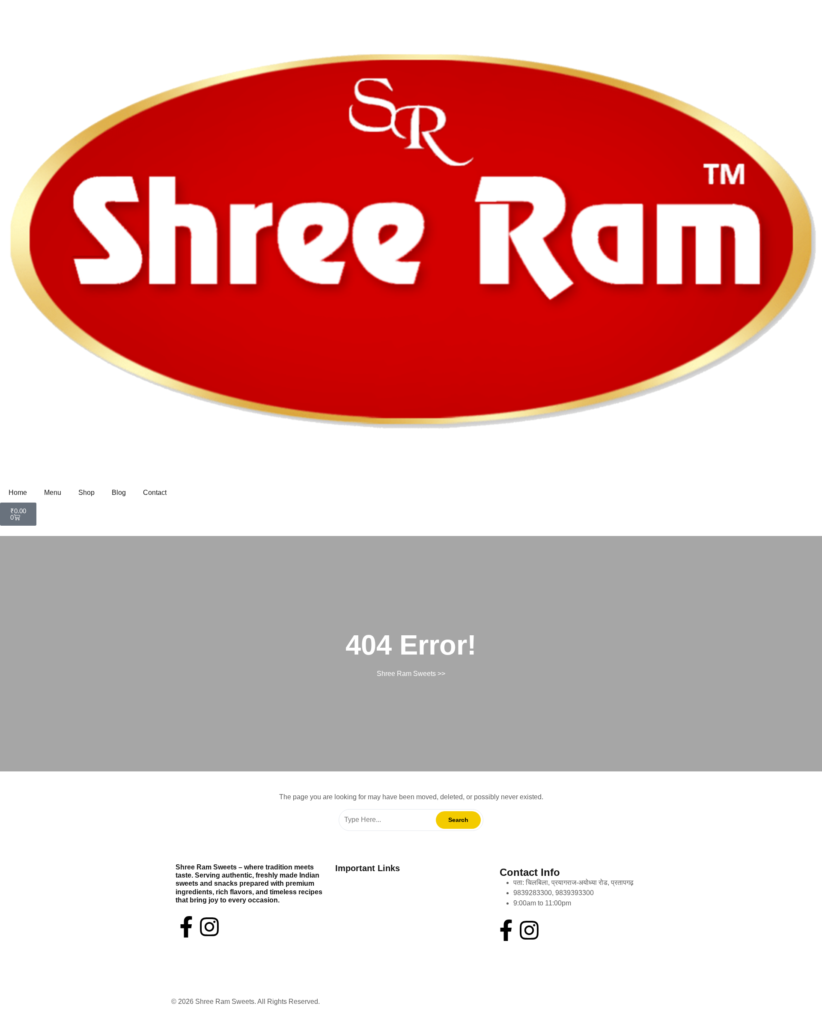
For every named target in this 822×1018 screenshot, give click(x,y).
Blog (119, 492)
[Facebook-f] (186, 927)
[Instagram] (209, 927)
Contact (155, 492)
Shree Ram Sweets (406, 673)
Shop (86, 492)
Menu (52, 492)
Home (18, 492)
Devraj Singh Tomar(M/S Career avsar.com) (387, 1001)
